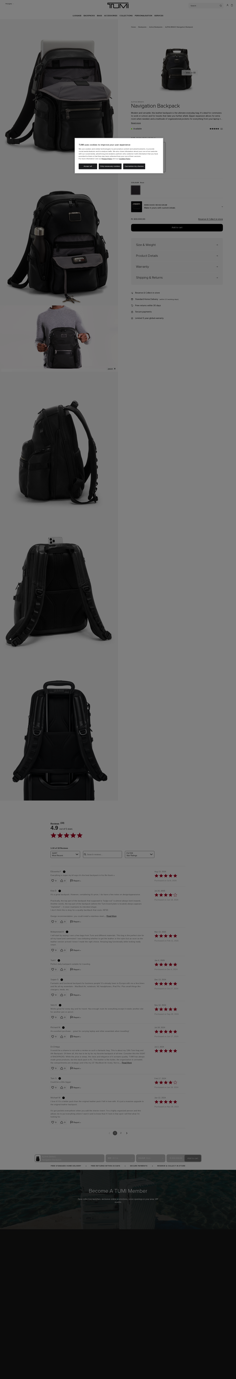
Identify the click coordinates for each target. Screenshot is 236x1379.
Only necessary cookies (110, 166)
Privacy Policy (107, 159)
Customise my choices (134, 166)
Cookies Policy (124, 159)
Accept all (88, 166)
